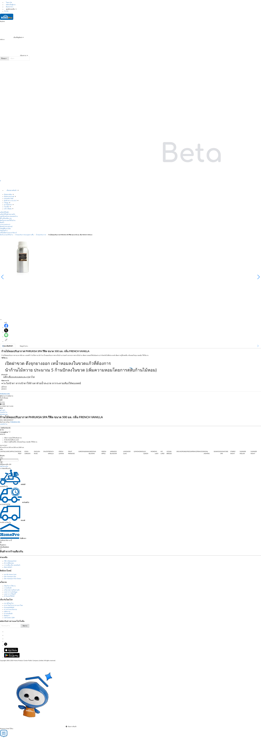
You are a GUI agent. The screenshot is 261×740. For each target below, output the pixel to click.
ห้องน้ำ (2, 222)
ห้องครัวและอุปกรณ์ (6, 226)
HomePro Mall (8, 198)
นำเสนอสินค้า (8, 613)
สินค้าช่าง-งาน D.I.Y (10, 200)
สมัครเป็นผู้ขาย (10, 4)
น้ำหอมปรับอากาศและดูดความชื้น (24, 234)
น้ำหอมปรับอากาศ (41, 234)
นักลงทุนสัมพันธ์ (9, 607)
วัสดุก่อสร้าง (4, 230)
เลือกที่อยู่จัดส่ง (17, 37)
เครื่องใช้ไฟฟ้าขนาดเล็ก (7, 214)
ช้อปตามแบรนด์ (9, 196)
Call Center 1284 (9, 617)
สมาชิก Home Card (10, 574)
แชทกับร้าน (3, 412)
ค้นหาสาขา (9, 7)
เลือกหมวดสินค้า (12, 190)
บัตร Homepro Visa (10, 576)
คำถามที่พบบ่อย (9, 563)
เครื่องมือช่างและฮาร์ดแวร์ (8, 232)
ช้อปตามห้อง (8, 194)
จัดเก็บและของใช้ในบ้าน (7, 220)
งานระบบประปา (5, 224)
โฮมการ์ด (9, 2)
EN (7, 11)
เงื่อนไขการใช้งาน (10, 586)
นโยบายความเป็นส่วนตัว (12, 590)
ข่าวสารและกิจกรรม (10, 609)
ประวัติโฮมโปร (9, 603)
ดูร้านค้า (2, 410)
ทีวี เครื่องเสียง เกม (6, 218)
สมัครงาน (7, 611)
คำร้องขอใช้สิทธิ (9, 596)
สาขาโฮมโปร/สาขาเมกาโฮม (13, 605)
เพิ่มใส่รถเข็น (4, 466)
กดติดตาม (10, 396)
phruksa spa (4, 414)
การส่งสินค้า (8, 588)
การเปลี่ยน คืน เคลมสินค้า (12, 565)
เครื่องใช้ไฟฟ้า (4, 212)
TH (5, 11)
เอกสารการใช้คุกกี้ (9, 594)
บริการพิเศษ (8, 209)
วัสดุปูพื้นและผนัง (5, 228)
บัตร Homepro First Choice (12, 578)
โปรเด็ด (6, 207)
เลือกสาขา (23, 55)
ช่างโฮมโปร (8, 204)
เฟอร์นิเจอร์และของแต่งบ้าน (9, 216)
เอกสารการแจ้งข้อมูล (10, 592)
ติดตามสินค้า (8, 567)
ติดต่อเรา (7, 615)
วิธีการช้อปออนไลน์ (10, 561)
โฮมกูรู (6, 202)
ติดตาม (25, 626)
